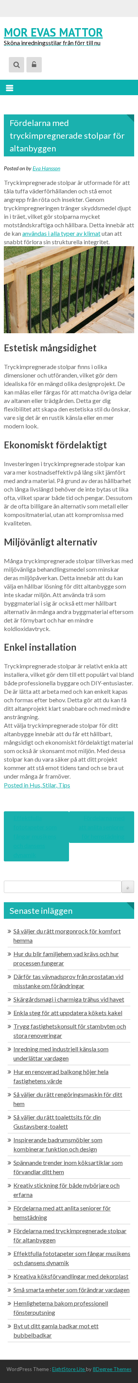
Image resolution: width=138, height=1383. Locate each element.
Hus (35, 785)
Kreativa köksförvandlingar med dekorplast (70, 1276)
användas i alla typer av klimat (61, 233)
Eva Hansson (46, 168)
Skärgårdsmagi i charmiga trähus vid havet (68, 999)
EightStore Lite (69, 1369)
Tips (64, 785)
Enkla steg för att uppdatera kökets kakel (67, 1012)
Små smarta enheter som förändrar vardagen (71, 1289)
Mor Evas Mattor (53, 32)
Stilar (49, 785)
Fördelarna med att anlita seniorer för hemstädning (102, 827)
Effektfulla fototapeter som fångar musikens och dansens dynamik (35, 836)
